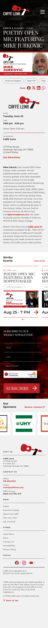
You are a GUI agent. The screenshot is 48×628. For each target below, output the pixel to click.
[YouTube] (31, 564)
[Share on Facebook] (29, 88)
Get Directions (11, 157)
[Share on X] (33, 88)
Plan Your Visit (10, 518)
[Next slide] (45, 423)
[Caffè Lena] (16, 15)
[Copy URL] (43, 88)
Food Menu (8, 534)
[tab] (22, 319)
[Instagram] (24, 564)
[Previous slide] (2, 423)
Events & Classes (13, 28)
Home (6, 506)
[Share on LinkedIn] (38, 88)
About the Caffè (10, 514)
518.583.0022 (9, 481)
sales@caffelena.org (13, 487)
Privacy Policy (9, 549)
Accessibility (9, 546)
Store (5, 538)
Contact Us (8, 542)
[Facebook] (17, 564)
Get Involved (9, 522)
